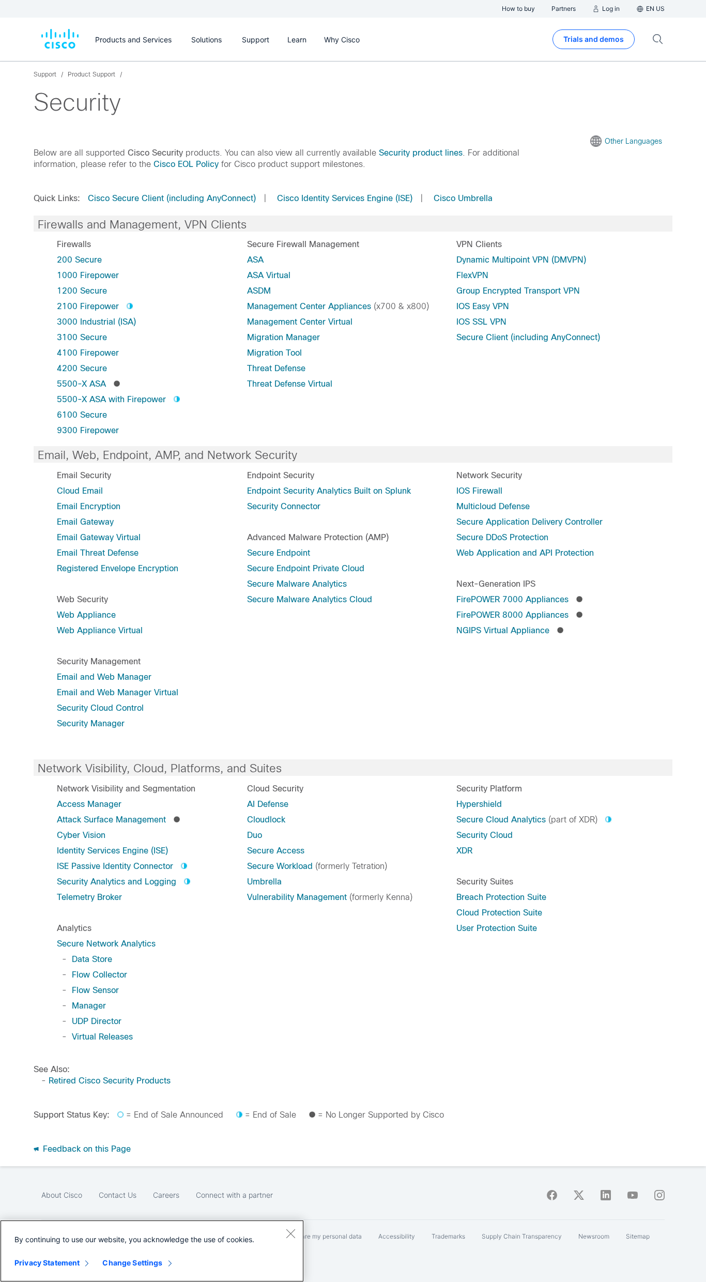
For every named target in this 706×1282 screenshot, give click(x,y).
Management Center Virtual (299, 321)
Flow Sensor (95, 990)
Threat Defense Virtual (289, 383)
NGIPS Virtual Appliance (502, 630)
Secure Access (275, 850)
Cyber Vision (81, 835)
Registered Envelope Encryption (117, 568)
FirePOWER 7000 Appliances (512, 599)
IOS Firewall (479, 490)
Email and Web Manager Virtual (117, 692)
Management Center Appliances (309, 306)
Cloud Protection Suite (499, 912)
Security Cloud (484, 835)
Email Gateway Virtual (99, 537)
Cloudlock (266, 819)
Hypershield (479, 804)
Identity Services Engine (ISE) (112, 850)
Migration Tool (274, 352)
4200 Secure (82, 368)
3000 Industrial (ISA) (96, 321)
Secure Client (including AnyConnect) (528, 337)
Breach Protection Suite (501, 897)
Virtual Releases (102, 1036)
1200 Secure (82, 290)
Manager (89, 1005)
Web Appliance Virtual (100, 630)
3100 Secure (82, 337)
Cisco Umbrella (463, 198)
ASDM (259, 290)
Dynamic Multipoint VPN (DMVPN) (521, 259)
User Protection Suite (496, 928)
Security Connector (283, 506)
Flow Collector (99, 974)
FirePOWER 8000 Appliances (512, 615)
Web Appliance (86, 615)
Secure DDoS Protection (502, 537)
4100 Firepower (88, 352)
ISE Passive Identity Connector (115, 866)
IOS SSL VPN (481, 321)
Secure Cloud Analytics (501, 819)
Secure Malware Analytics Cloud (309, 599)
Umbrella (264, 881)
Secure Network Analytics (106, 943)
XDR (464, 850)
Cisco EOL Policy (186, 164)
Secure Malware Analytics (297, 583)
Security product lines (421, 152)
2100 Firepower (88, 306)
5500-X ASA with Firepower (111, 399)
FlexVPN (472, 275)
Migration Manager (283, 337)
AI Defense (267, 804)
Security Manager (91, 723)
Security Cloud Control (100, 708)
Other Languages (633, 141)
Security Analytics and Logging (116, 881)
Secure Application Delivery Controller (529, 521)
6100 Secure (82, 414)
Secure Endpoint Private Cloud (305, 568)
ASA (255, 259)
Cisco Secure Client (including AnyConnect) (172, 198)
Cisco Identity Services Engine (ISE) (344, 198)
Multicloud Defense (493, 506)
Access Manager (89, 804)
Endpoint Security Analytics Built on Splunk (329, 490)
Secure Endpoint (278, 552)
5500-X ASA (81, 383)
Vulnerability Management (297, 897)
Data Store (92, 959)
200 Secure (79, 259)
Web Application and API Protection (525, 552)
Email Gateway (85, 521)
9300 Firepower (88, 430)
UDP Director (96, 1021)
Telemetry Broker (89, 897)
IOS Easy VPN (482, 306)
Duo (254, 835)
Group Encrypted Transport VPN (518, 290)
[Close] (290, 1233)
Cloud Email (80, 490)
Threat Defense (276, 368)
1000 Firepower (88, 275)
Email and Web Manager (104, 677)
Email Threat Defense (98, 552)
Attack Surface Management (111, 819)
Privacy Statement (47, 1262)
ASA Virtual (268, 275)
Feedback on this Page (85, 1148)
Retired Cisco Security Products (110, 1080)
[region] (152, 1251)
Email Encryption (88, 506)
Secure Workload (280, 866)
